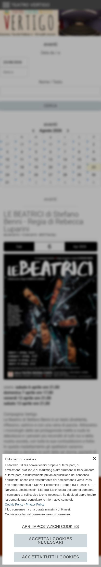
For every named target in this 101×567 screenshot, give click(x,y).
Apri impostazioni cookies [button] (50, 526)
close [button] (94, 458)
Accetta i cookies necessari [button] (50, 540)
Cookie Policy (14, 504)
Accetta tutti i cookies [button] (50, 557)
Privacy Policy (35, 504)
